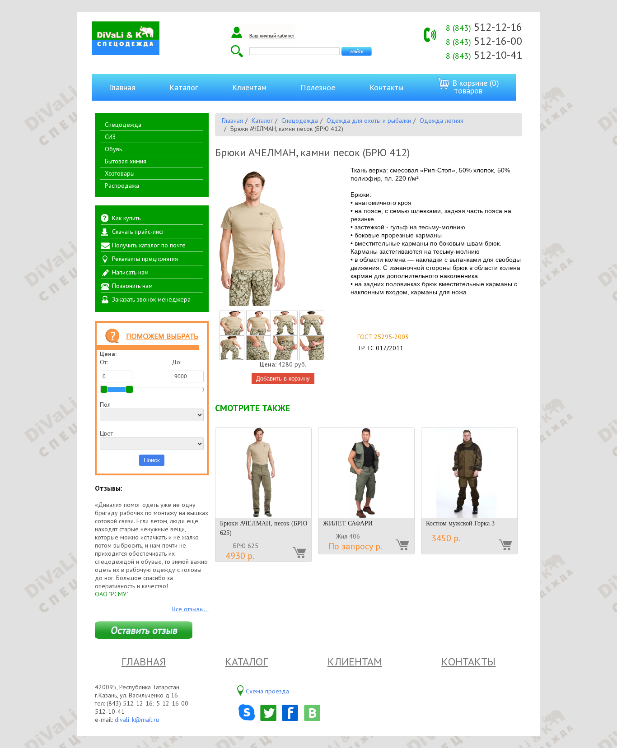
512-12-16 (484, 27)
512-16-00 (484, 41)
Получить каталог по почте (149, 245)
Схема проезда (267, 691)
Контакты (386, 87)
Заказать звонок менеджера (151, 299)
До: (176, 362)
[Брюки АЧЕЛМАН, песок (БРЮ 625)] (263, 473)
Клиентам (249, 87)
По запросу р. (355, 546)
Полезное (317, 87)
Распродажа (122, 185)
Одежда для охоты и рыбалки (369, 120)
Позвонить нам (132, 286)
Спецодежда (123, 125)
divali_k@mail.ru (137, 719)
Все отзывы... (190, 609)
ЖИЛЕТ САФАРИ (348, 523)
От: (104, 362)
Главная (122, 87)
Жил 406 (348, 536)
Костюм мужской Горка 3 (460, 523)
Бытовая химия (125, 161)
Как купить (126, 218)
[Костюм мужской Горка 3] (469, 473)
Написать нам (130, 272)
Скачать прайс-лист (138, 232)
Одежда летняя (441, 120)
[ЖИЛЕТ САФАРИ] (366, 473)
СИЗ (110, 137)
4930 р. (239, 556)
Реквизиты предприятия (145, 259)
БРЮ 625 (245, 546)
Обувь (113, 149)
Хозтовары (120, 173)
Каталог (183, 87)
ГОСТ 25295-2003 (383, 337)
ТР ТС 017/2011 (380, 348)
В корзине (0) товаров (474, 87)
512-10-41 (484, 55)
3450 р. (445, 538)
